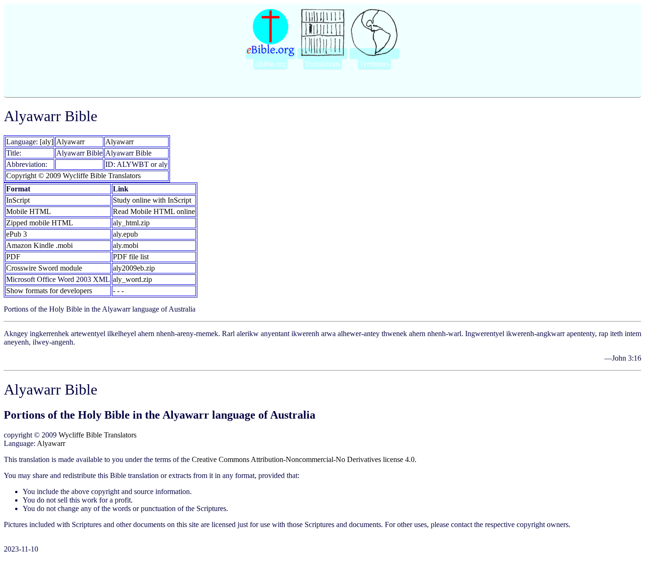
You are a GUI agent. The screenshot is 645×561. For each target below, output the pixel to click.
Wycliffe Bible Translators (97, 435)
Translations (322, 64)
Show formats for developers (49, 291)
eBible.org (270, 64)
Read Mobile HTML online (154, 211)
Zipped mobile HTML (39, 223)
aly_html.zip (131, 223)
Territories (374, 64)
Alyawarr (70, 142)
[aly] (46, 142)
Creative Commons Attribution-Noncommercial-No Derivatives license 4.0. (304, 459)
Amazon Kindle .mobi (39, 245)
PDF (13, 257)
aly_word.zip (132, 279)
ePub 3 (16, 234)
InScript (18, 200)
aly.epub (125, 234)
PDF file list (131, 257)
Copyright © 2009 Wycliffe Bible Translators (73, 176)
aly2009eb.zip (134, 268)
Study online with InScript (152, 200)
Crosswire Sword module (44, 268)
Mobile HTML (28, 211)
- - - (118, 291)
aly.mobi (125, 245)
